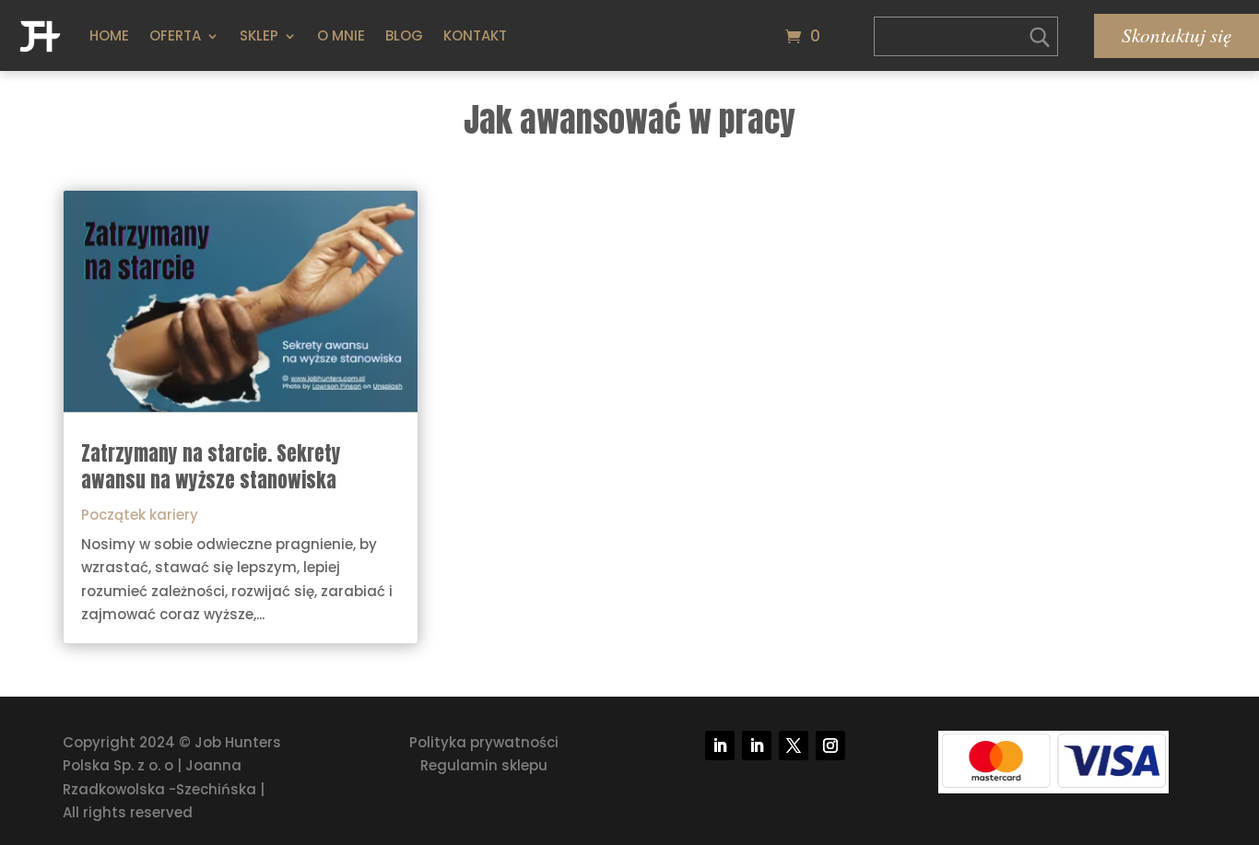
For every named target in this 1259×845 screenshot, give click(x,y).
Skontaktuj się (1176, 35)
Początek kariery (139, 514)
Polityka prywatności (484, 742)
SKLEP (259, 35)
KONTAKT (475, 35)
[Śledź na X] (793, 745)
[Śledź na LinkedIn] (720, 745)
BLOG (404, 35)
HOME (109, 35)
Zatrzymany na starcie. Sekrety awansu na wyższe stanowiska (211, 467)
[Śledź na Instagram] (830, 745)
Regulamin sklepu (483, 765)
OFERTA (175, 35)
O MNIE (341, 35)
